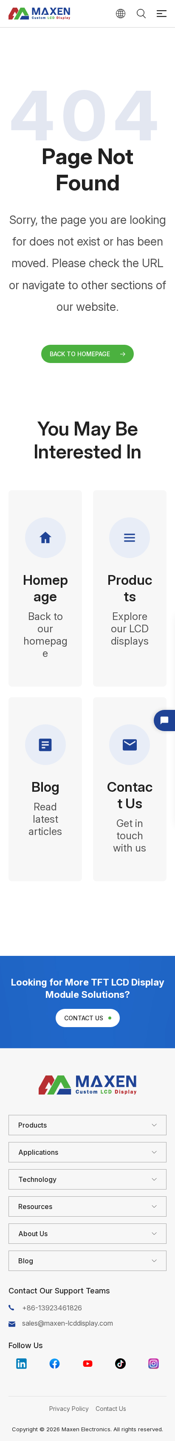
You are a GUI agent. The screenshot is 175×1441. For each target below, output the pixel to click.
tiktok (120, 1363)
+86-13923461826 (52, 1308)
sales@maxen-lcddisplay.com (67, 1323)
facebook (54, 1363)
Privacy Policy (69, 1408)
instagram (153, 1363)
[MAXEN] (39, 14)
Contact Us (83, 1018)
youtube (87, 1363)
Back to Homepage (80, 353)
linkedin (21, 1363)
